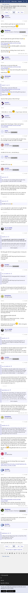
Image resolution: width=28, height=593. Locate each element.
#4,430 (25, 173)
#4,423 (25, 62)
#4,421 (25, 21)
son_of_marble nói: (6, 273)
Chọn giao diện (5, 575)
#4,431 (25, 233)
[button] (14, 578)
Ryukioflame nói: (5, 390)
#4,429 (25, 161)
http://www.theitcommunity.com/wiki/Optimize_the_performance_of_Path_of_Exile (14, 464)
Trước (6, 12)
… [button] (11, 12)
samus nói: (4, 177)
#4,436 (25, 421)
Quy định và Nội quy (5, 583)
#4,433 (25, 300)
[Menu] (1, 1)
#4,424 (25, 81)
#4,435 (25, 362)
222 (14, 12)
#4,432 (25, 269)
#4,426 (25, 121)
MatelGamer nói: (5, 533)
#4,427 (25, 136)
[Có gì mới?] (23, 1)
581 (18, 12)
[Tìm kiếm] (26, 1)
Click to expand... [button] (14, 247)
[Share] (23, 21)
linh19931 (4, 9)
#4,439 (25, 514)
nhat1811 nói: (5, 85)
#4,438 (25, 474)
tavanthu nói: (5, 236)
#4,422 (25, 35)
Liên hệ (2, 580)
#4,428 (25, 149)
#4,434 (25, 334)
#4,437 (25, 458)
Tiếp (22, 12)
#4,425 (25, 107)
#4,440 (25, 529)
